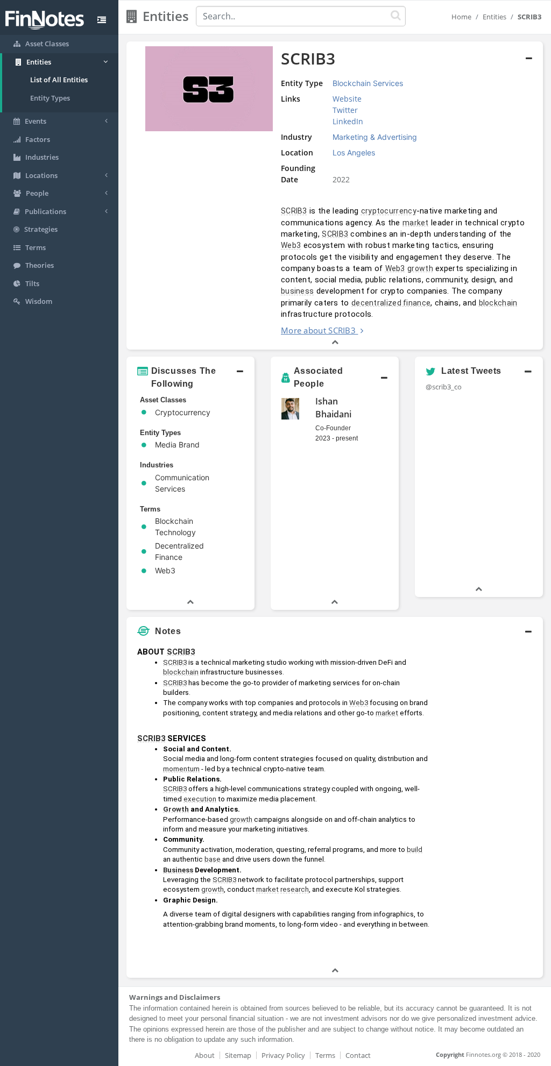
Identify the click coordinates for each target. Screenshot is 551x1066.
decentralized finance (390, 303)
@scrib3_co (444, 387)
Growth (176, 809)
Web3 (291, 245)
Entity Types (50, 98)
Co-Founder (333, 428)
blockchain (498, 303)
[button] (334, 195)
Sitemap (238, 1055)
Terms (325, 1055)
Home (461, 17)
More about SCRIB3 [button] (318, 330)
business (297, 291)
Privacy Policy (283, 1055)
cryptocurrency (388, 211)
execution (199, 799)
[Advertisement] (489, 803)
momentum (181, 769)
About (205, 1055)
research (294, 889)
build (414, 849)
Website (347, 99)
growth (420, 268)
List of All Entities (59, 79)
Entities (494, 17)
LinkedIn (348, 121)
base (212, 859)
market (415, 222)
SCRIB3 (294, 211)
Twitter (345, 110)
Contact (358, 1055)
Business (178, 870)
